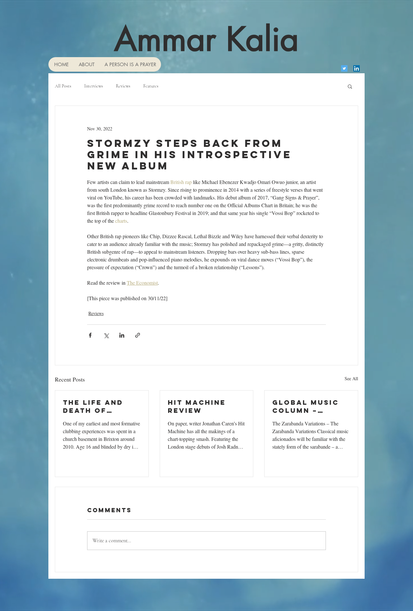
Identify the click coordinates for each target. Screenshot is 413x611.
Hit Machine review (197, 406)
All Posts (63, 86)
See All (351, 378)
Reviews (123, 86)
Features (150, 86)
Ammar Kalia (206, 39)
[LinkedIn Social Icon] (356, 68)
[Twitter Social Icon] (344, 68)
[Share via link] (138, 335)
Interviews (93, 86)
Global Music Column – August (305, 406)
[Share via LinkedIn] (122, 335)
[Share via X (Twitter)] (106, 335)
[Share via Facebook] (90, 335)
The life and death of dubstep (93, 406)
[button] (350, 86)
